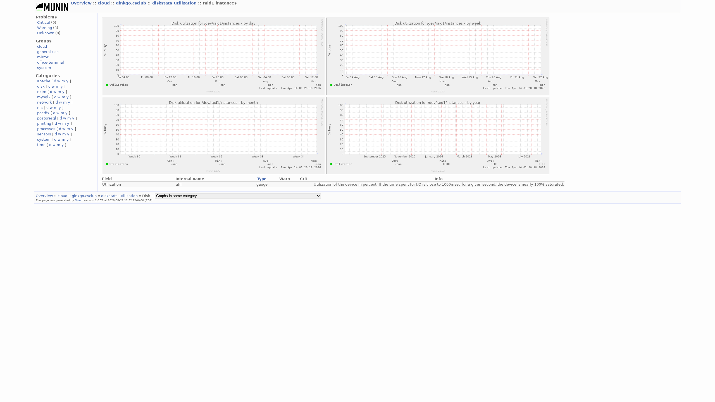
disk (41, 86)
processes (46, 129)
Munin (79, 200)
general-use (48, 52)
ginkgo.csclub (131, 3)
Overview (82, 3)
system (44, 139)
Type (261, 179)
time (41, 145)
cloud (104, 3)
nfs (40, 108)
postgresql (46, 118)
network (44, 102)
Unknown (45, 33)
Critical (43, 22)
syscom (44, 68)
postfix (43, 113)
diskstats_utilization (175, 3)
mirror (42, 57)
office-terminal (50, 62)
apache (43, 81)
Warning (44, 28)
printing (44, 123)
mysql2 (44, 97)
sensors (44, 134)
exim (41, 92)
